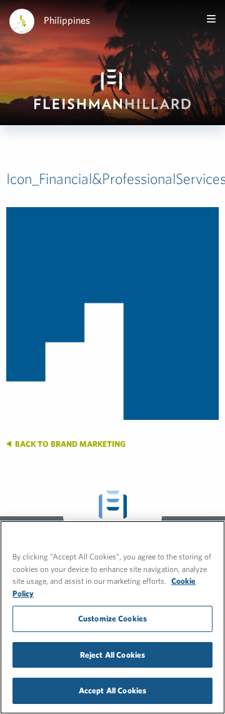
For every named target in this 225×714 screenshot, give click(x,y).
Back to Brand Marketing (69, 444)
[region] (112, 617)
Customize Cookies (112, 618)
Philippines (67, 20)
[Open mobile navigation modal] (211, 18)
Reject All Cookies (112, 655)
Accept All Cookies (112, 690)
